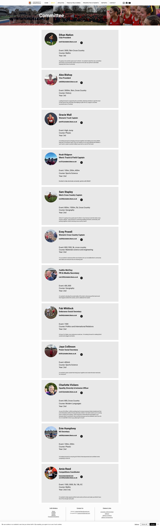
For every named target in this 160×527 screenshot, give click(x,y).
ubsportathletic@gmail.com (82, 511)
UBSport (107, 513)
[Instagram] (123, 3)
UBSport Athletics (107, 515)
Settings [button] (137, 524)
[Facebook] (126, 3)
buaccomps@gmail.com (84, 513)
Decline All (144, 524)
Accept (153, 524)
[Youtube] (129, 3)
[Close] (158, 524)
